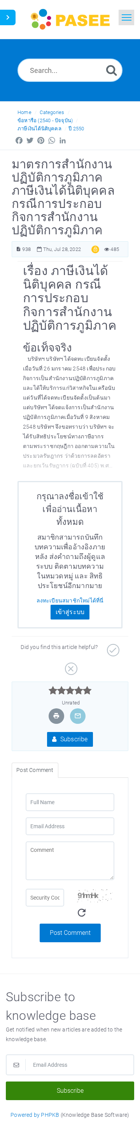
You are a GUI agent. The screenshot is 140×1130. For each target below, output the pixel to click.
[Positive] (112, 647)
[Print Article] (56, 716)
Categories (52, 112)
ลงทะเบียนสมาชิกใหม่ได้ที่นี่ (70, 600)
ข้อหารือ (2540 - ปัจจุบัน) (45, 120)
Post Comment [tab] (34, 770)
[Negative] (70, 666)
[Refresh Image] (82, 913)
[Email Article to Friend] (77, 716)
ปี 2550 (76, 129)
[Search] (111, 70)
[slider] (70, 690)
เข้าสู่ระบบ (70, 612)
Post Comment (70, 932)
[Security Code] (95, 906)
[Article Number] (18, 249)
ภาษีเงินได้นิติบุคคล (39, 129)
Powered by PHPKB (34, 1115)
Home (25, 112)
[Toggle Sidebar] (8, 17)
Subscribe (73, 739)
